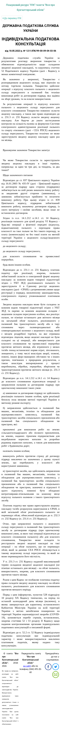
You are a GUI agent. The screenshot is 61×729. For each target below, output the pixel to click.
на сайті (27, 666)
